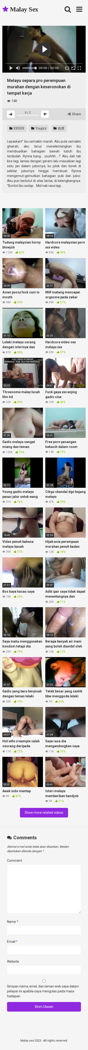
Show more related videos (44, 812)
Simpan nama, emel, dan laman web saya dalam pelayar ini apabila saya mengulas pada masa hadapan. (43, 991)
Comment (14, 860)
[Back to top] (79, 1040)
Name (12, 922)
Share (76, 114)
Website (13, 961)
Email (12, 941)
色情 (60, 128)
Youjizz (40, 128)
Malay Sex (23, 9)
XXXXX (18, 128)
